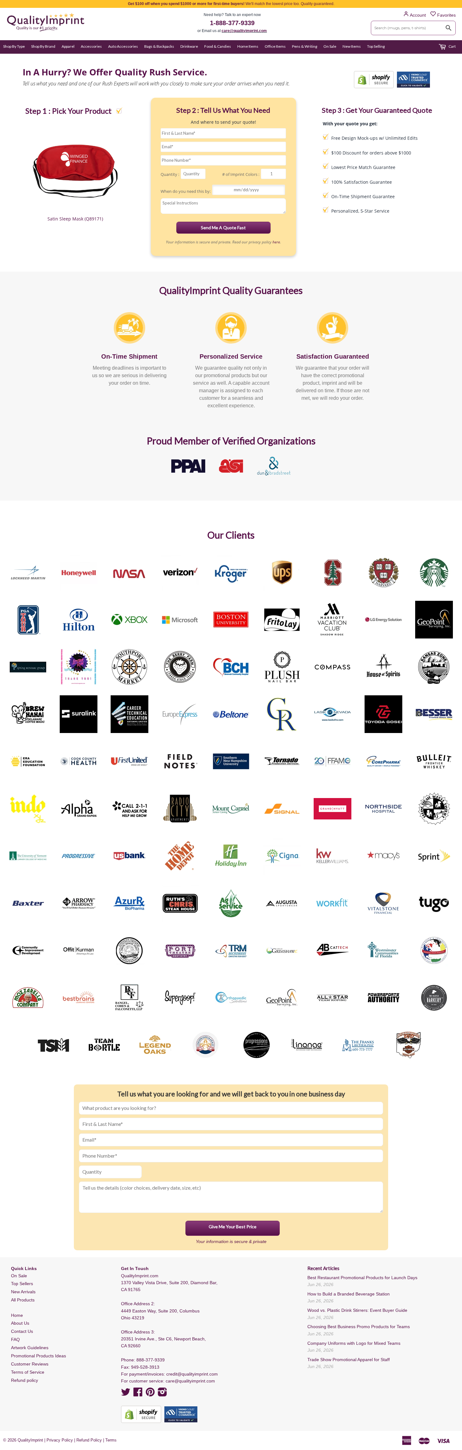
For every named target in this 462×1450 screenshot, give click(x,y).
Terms (111, 1440)
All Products (23, 1299)
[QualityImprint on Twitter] (125, 1394)
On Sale (329, 46)
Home (17, 1315)
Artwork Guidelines (29, 1347)
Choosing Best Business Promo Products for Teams (358, 1326)
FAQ (15, 1339)
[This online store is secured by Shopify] (374, 79)
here (276, 242)
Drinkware (189, 46)
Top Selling (376, 46)
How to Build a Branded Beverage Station (348, 1293)
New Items (352, 46)
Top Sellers (22, 1283)
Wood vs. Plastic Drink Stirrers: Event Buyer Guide (357, 1310)
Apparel (68, 46)
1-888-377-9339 (232, 22)
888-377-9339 (150, 1359)
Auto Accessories (123, 46)
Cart (452, 46)
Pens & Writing (304, 46)
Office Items (275, 46)
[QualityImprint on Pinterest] (150, 1394)
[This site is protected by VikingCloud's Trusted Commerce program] (413, 80)
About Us (20, 1323)
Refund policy (24, 1380)
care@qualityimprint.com (244, 31)
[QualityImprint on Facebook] (138, 1394)
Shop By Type (14, 46)
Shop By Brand (43, 46)
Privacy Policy (60, 1440)
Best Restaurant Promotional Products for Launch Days (362, 1277)
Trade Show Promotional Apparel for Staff (348, 1359)
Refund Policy (89, 1440)
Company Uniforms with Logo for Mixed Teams (353, 1343)
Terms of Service (27, 1372)
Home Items (247, 46)
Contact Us (22, 1331)
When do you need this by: (186, 191)
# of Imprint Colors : (240, 174)
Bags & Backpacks (159, 46)
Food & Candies (217, 46)
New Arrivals (23, 1291)
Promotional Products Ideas (38, 1355)
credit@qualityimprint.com (192, 1374)
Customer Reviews (29, 1363)
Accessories (91, 46)
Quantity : (170, 174)
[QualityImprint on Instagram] (162, 1394)
